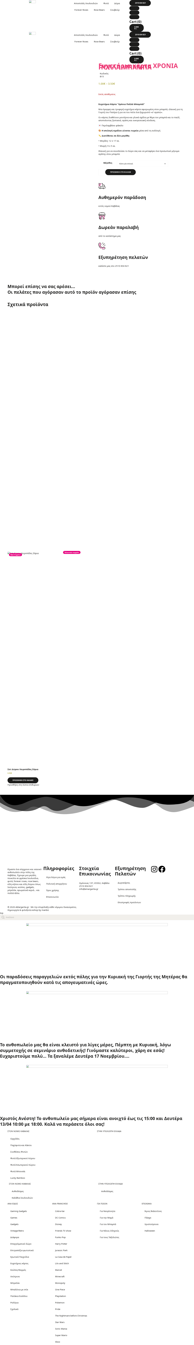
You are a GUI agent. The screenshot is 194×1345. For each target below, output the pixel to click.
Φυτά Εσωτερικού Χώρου (22, 1164)
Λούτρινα (15, 1276)
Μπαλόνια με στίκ (19, 1289)
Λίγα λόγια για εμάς (55, 877)
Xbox (57, 1341)
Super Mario (61, 1335)
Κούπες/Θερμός (18, 1269)
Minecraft (59, 1276)
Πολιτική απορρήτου (56, 883)
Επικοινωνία (52, 896)
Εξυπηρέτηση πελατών (123, 257)
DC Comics (60, 1217)
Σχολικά (14, 1309)
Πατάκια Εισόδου (18, 1296)
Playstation (60, 1296)
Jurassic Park (61, 1250)
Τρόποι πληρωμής (127, 895)
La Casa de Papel (63, 1256)
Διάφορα (14, 1237)
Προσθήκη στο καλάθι (120, 172)
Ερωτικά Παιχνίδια (19, 1256)
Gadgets (14, 1224)
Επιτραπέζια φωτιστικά (22, 1250)
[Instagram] (154, 869)
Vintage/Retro (17, 1230)
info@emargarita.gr (88, 889)
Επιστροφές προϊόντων (129, 902)
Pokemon (59, 1302)
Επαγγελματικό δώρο (20, 1243)
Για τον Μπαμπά (108, 1224)
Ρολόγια (14, 1302)
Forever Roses (81, 9)
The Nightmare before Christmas (71, 1315)
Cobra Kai (59, 1211)
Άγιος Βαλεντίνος (153, 1211)
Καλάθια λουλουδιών (22, 1197)
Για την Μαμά (106, 1217)
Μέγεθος (107, 162)
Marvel (58, 1269)
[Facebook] (161, 869)
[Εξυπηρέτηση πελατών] (102, 246)
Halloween (150, 1230)
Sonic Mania (61, 1328)
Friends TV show (63, 1230)
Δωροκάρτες (124, 882)
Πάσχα (148, 1217)
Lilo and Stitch (62, 1263)
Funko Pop (60, 1237)
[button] (140, 3)
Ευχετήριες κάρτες (19, 1263)
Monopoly (60, 1283)
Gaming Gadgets (18, 1211)
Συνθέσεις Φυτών (19, 1151)
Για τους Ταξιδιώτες (109, 1237)
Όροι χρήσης (52, 890)
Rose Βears (99, 9)
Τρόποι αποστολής (127, 889)
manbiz (45, 910)
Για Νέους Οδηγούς (109, 1230)
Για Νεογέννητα (107, 1211)
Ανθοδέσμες (18, 1191)
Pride (57, 1309)
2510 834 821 (122, 265)
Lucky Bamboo (17, 1177)
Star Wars (59, 1322)
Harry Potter (61, 1243)
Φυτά (106, 3)
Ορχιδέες (14, 1138)
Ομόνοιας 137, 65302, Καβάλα (94, 883)
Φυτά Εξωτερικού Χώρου (22, 1158)
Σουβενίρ (115, 9)
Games (13, 1217)
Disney (58, 1224)
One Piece (60, 1289)
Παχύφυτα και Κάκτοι (21, 1145)
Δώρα (117, 3)
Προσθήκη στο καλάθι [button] (22, 780)
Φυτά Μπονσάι (17, 1171)
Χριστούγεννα (151, 1224)
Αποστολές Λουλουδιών (86, 3)
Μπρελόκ (15, 1283)
